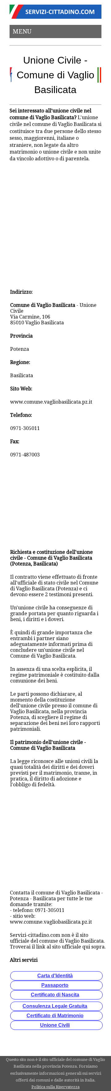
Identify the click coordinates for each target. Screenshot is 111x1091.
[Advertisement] (55, 225)
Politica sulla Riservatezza (55, 1087)
